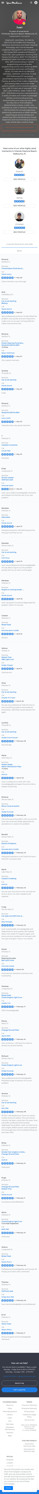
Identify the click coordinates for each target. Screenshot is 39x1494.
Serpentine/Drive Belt (11, 345)
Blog (10, 1436)
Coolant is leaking (9, 879)
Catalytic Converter (10, 445)
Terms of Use (29, 1420)
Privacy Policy (29, 1411)
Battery (5, 303)
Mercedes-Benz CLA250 (10, 849)
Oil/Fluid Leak (7, 480)
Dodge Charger (7, 665)
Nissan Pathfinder (8, 353)
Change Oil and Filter (10, 1030)
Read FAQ (19, 1383)
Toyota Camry (7, 274)
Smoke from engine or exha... (14, 1152)
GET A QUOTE (19, 1390)
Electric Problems (9, 843)
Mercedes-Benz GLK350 (10, 630)
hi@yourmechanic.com (26, 1376)
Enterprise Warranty (29, 1408)
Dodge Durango (8, 812)
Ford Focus (6, 558)
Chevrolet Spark (7, 485)
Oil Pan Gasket (8, 478)
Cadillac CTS (6, 1003)
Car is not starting (9, 301)
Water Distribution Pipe (11, 767)
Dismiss (8, 1488)
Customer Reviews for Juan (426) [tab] (19, 244)
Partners (10, 1433)
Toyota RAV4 (6, 1036)
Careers (10, 1415)
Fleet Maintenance (10, 1411)
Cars (9, 1421)
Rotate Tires (7, 657)
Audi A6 (4, 1160)
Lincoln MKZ (6, 451)
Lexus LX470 (6, 418)
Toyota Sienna (7, 309)
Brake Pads (6, 625)
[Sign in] (36, 2)
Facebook (9, 1460)
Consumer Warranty (29, 1405)
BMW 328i (5, 1229)
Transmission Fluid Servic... (13, 268)
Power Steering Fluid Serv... (13, 343)
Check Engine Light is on (12, 997)
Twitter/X (9, 1466)
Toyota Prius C (7, 1262)
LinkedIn (9, 1463)
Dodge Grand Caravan (10, 738)
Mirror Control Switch (10, 806)
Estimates (10, 1424)
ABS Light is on (8, 659)
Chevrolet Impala (8, 966)
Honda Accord (7, 386)
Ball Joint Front (8, 960)
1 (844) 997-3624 (9, 1376)
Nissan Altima (7, 1330)
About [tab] (19, 251)
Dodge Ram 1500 (8, 1297)
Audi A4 (4, 774)
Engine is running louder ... (13, 590)
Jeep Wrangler (7, 922)
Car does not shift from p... (12, 916)
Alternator (6, 517)
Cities (10, 1418)
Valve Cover (6, 1324)
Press (10, 1408)
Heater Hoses (7, 764)
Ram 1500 (5, 1108)
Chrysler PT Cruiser (8, 698)
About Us (9, 1405)
